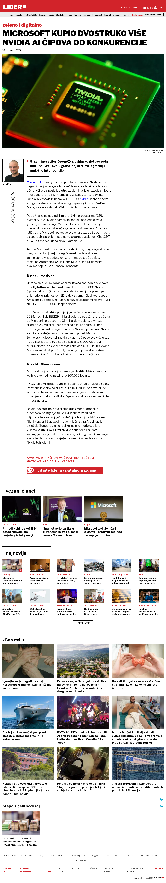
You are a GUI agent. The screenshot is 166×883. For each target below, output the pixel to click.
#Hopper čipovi (84, 457)
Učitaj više (83, 623)
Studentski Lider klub (149, 855)
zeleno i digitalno (74, 15)
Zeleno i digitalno (78, 855)
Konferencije (81, 860)
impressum (76, 868)
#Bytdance (34, 461)
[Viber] (13, 221)
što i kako (60, 15)
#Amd (30, 457)
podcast (98, 15)
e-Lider (124, 8)
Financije (40, 855)
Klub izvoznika (130, 855)
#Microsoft (66, 461)
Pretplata (133, 8)
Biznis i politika (10, 855)
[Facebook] (13, 193)
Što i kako (62, 855)
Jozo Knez (7, 184)
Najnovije (16, 553)
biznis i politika (16, 15)
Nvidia (83, 199)
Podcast (106, 855)
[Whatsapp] (13, 216)
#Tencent (49, 461)
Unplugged (93, 855)
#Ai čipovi (65, 457)
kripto (51, 15)
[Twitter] (13, 199)
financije (42, 15)
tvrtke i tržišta (30, 15)
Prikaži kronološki (153, 14)
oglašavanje (93, 868)
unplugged (88, 15)
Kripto (51, 855)
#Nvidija (41, 457)
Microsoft (34, 182)
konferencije (137, 15)
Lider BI (107, 15)
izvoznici (116, 15)
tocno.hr (159, 868)
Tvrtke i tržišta (26, 855)
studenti (126, 15)
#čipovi (53, 457)
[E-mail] (13, 210)
